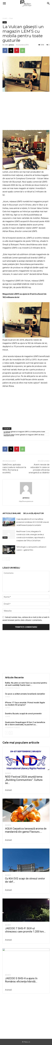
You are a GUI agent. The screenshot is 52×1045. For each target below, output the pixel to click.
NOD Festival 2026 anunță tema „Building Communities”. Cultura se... (23, 780)
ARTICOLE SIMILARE (12, 513)
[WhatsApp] (22, 50)
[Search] (48, 3)
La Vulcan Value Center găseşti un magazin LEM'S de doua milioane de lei (24, 435)
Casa (11, 18)
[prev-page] (4, 559)
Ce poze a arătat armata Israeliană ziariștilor (25, 694)
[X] (10, 50)
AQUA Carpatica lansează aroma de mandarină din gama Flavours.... (25, 830)
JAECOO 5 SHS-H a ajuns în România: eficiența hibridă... (21, 980)
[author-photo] (26, 494)
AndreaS (8, 790)
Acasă (5, 18)
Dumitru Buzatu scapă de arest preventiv (23, 713)
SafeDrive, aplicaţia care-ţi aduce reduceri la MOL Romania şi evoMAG (14, 468)
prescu (11, 45)
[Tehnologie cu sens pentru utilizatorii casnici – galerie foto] (9, 549)
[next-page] (8, 559)
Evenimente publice (12, 688)
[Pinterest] (16, 50)
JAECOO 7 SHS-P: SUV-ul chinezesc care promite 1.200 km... (25, 930)
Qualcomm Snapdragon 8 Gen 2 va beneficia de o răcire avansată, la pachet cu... (25, 723)
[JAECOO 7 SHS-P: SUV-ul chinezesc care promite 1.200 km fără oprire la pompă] (26, 910)
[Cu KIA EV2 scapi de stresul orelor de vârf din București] (26, 860)
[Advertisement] (26, 11)
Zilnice (7, 696)
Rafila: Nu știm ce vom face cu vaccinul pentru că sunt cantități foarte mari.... (26, 684)
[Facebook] (5, 50)
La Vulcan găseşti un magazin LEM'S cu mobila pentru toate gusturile (24, 432)
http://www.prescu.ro (26, 501)
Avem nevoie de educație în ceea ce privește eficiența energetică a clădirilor (39, 468)
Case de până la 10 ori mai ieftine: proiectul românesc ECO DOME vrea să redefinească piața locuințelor (32, 522)
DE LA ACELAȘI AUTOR (33, 513)
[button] (4, 3)
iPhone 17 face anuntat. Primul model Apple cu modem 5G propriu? (25, 703)
